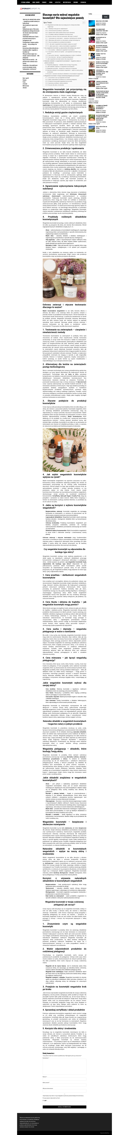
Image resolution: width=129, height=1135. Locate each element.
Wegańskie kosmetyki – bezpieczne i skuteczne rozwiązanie (62, 68)
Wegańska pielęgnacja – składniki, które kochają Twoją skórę (62, 64)
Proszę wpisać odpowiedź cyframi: (51, 1098)
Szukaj (90, 14)
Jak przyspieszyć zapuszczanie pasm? (30, 26)
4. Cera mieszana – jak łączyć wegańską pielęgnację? (60, 57)
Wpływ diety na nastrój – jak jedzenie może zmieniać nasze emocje (30, 61)
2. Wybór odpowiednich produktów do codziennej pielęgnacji (62, 79)
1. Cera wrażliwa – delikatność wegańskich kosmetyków (61, 50)
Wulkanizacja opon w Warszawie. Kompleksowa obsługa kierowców (31, 30)
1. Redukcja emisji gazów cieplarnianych (57, 28)
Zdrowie (75, 2)
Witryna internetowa (48, 1088)
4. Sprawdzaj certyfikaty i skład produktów (57, 83)
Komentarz (46, 1058)
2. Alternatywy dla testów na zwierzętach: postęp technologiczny (64, 40)
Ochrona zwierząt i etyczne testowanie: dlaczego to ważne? (63, 36)
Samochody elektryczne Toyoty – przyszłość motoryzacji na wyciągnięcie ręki (31, 38)
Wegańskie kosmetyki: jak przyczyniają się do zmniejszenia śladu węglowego (64, 25)
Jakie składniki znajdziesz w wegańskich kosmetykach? (60, 66)
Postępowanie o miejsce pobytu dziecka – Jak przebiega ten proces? (30, 44)
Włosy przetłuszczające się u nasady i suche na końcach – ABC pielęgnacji (31, 56)
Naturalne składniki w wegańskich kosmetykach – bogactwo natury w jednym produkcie (63, 62)
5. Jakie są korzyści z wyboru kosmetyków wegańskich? (62, 46)
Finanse (44, 2)
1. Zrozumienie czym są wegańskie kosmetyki (58, 77)
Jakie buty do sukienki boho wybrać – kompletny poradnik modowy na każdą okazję (31, 21)
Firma (50, 2)
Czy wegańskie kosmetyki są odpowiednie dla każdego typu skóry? (62, 48)
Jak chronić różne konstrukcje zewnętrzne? (30, 34)
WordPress (107, 1133)
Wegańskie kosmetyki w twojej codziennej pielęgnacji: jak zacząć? (62, 75)
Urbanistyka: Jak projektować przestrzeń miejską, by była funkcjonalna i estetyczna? (30, 67)
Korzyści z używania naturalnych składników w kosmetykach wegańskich (65, 73)
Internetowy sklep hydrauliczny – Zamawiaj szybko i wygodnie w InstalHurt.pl (31, 50)
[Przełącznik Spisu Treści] (83, 22)
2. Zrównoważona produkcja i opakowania (58, 30)
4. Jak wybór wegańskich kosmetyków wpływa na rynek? (62, 44)
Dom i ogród (36, 2)
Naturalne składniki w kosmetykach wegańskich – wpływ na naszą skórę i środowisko (65, 71)
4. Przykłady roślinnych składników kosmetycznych (60, 34)
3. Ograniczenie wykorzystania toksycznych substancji (61, 32)
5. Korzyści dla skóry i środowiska (55, 85)
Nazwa (45, 1076)
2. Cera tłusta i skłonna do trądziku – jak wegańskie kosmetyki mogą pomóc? (64, 52)
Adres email (46, 1082)
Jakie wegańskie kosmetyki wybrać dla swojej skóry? (60, 59)
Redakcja (83, 2)
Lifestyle (58, 2)
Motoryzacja (67, 2)
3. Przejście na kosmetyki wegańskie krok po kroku (59, 81)
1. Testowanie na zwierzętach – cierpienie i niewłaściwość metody (64, 38)
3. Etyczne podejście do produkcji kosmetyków (59, 42)
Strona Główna (25, 2)
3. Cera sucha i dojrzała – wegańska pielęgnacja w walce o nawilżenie (64, 55)
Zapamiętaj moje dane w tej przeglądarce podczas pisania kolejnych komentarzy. (63, 1095)
